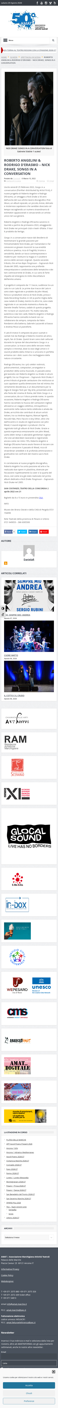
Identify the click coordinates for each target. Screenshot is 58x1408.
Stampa (42, 181)
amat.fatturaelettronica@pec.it (20, 1322)
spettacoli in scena (13, 181)
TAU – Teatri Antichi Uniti (16, 1207)
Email (52, 181)
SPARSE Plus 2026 (13, 1202)
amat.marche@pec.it (16, 1310)
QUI (41, 497)
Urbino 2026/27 (12, 1217)
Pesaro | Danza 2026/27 (16, 1190)
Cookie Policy (7, 1275)
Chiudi (29, 1393)
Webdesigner (7, 1281)
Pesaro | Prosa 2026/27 (16, 1186)
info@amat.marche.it (17, 1304)
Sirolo (11, 1214)
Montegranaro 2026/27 (16, 1181)
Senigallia (12, 1209)
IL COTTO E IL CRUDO (14, 695)
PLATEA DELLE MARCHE (16, 1140)
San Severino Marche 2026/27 (18, 1198)
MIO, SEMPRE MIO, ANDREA (17, 615)
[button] (53, 1371)
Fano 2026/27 (12, 1169)
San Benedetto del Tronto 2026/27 (20, 1194)
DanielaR (16, 178)
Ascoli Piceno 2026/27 (15, 1156)
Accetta (29, 1385)
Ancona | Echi (12, 1148)
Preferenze (29, 1401)
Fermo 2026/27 (12, 1173)
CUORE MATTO (11, 655)
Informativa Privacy (10, 1269)
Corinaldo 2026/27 (14, 1165)
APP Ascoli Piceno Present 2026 (19, 1144)
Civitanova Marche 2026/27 (17, 1160)
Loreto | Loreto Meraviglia (17, 1177)
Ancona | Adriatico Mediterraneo (20, 1152)
